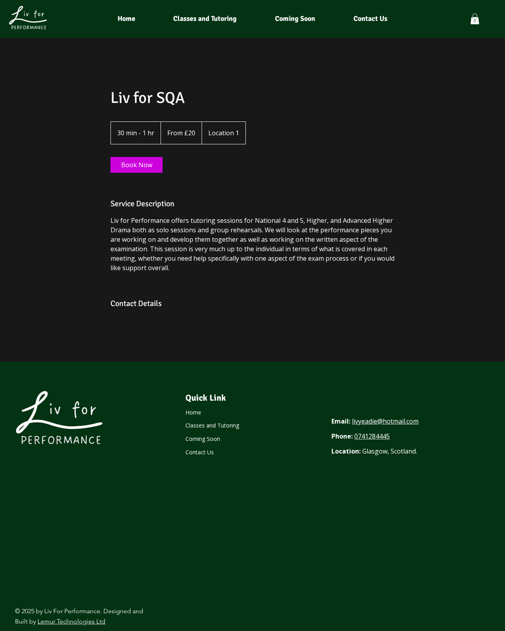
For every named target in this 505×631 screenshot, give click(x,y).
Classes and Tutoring (212, 425)
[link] (136, 165)
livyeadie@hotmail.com (385, 421)
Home (193, 412)
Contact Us (199, 452)
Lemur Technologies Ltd (71, 621)
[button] (474, 18)
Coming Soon (202, 438)
